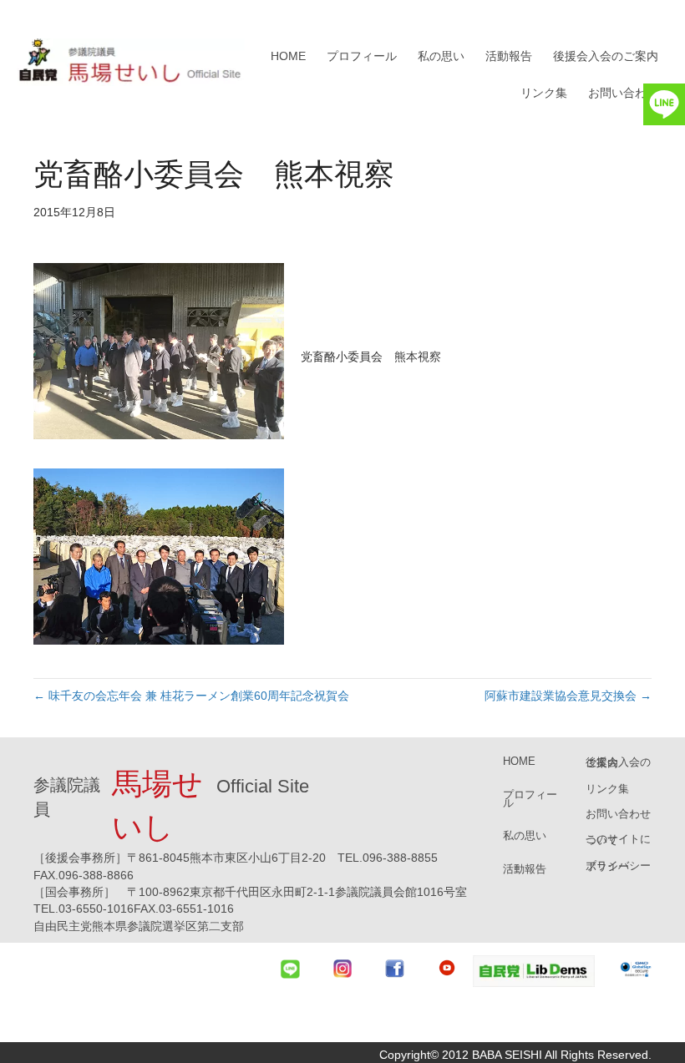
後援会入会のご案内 (605, 56)
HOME (288, 56)
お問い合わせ (623, 92)
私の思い (441, 56)
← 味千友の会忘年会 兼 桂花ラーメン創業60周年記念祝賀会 (191, 695)
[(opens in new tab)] (534, 970)
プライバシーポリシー (618, 866)
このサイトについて (618, 839)
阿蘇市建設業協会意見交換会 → (568, 695)
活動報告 (508, 56)
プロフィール (362, 56)
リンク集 (543, 92)
